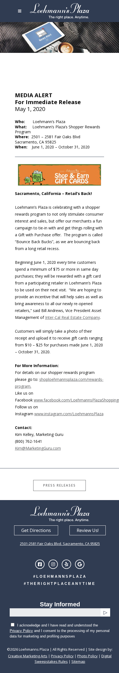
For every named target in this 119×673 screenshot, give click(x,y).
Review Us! (88, 530)
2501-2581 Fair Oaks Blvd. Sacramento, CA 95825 (60, 543)
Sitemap (78, 661)
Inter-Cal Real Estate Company (72, 317)
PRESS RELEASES (59, 485)
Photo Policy (87, 655)
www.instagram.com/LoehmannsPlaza (69, 413)
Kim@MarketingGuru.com (38, 448)
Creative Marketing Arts (27, 655)
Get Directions (36, 530)
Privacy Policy (21, 631)
